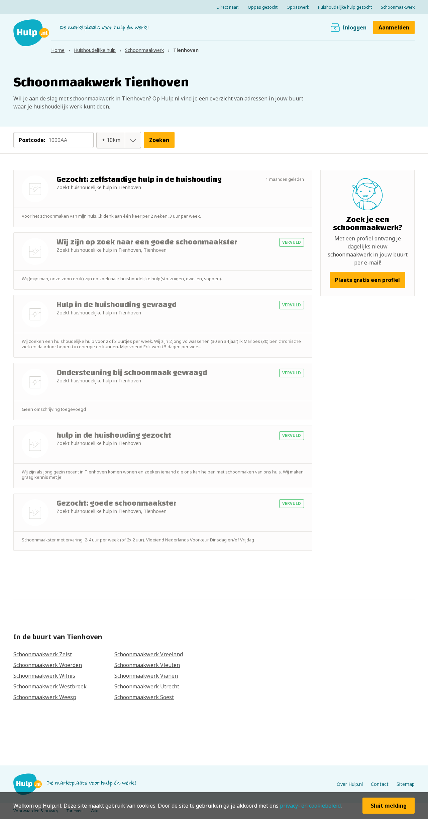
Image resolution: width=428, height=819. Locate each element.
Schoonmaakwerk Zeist (42, 654)
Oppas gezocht (263, 7)
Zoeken (159, 140)
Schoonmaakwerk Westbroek (50, 686)
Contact (380, 784)
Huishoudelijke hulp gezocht (345, 7)
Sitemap (406, 784)
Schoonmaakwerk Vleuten (147, 665)
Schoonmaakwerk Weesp (44, 697)
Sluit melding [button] (389, 805)
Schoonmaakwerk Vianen (146, 675)
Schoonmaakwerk (398, 7)
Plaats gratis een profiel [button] (367, 280)
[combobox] (111, 140)
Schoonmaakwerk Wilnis (44, 675)
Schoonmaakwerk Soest (144, 697)
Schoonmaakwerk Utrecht (146, 686)
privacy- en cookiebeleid (310, 805)
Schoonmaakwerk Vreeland (148, 654)
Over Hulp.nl (350, 784)
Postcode (32, 140)
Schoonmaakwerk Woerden (47, 665)
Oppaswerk (298, 7)
